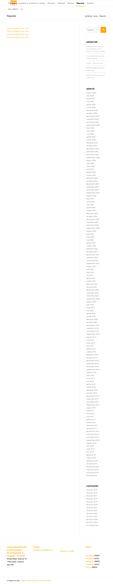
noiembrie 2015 (92, 469)
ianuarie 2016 (91, 463)
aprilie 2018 (90, 384)
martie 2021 (91, 281)
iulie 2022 (90, 234)
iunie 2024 (90, 166)
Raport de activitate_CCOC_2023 (18, 31)
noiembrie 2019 (92, 328)
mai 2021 (90, 275)
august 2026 (91, 92)
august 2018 (91, 372)
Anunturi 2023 (91, 513)
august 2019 (91, 337)
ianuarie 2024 (91, 181)
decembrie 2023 (92, 184)
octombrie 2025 (92, 122)
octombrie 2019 (92, 331)
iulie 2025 (90, 128)
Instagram (90, 561)
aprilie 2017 (90, 419)
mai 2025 (90, 133)
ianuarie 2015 (91, 475)
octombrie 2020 (92, 295)
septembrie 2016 (93, 440)
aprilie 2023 (90, 207)
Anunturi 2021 (91, 507)
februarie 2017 (92, 425)
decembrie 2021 (92, 254)
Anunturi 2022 (91, 510)
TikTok (88, 567)
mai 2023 (90, 204)
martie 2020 (91, 316)
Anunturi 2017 (91, 495)
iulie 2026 (90, 95)
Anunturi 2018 (91, 498)
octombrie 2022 (92, 225)
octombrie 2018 (92, 366)
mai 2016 (90, 451)
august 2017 (91, 407)
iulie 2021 (90, 269)
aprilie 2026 (90, 104)
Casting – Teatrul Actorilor (94, 63)
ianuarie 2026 (91, 113)
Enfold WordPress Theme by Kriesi (39, 580)
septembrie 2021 (93, 263)
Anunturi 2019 (91, 501)
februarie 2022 (92, 248)
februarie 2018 (92, 390)
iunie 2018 (90, 378)
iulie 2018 (90, 375)
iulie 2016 (90, 446)
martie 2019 (91, 351)
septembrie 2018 (93, 369)
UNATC (23, 580)
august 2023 (91, 195)
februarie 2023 (92, 213)
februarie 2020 (92, 319)
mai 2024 (90, 169)
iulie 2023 (90, 198)
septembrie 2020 (93, 298)
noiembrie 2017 (92, 398)
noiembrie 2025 (92, 119)
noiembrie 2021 (92, 257)
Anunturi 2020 (91, 504)
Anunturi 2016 (91, 492)
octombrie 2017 (92, 401)
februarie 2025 (92, 142)
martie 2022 (91, 245)
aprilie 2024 (90, 172)
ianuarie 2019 (91, 357)
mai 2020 (90, 310)
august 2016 (91, 443)
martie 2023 (91, 210)
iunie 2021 (90, 272)
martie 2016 (91, 457)
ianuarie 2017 (91, 428)
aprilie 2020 (90, 313)
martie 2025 (91, 139)
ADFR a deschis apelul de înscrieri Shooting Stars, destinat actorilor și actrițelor (95, 48)
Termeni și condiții (67, 551)
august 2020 (91, 301)
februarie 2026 (92, 110)
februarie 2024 (92, 178)
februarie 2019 (92, 354)
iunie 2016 (90, 449)
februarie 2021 (92, 284)
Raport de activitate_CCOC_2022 (18, 34)
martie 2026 (91, 107)
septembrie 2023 (93, 192)
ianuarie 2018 (91, 393)
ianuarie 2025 (91, 145)
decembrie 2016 (92, 431)
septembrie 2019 (93, 334)
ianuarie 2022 (91, 251)
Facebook (90, 555)
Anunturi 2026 (91, 522)
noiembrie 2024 (92, 151)
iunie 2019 (90, 343)
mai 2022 (90, 240)
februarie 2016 (92, 460)
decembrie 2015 (92, 466)
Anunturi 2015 (91, 489)
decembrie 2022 (92, 219)
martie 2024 (91, 175)
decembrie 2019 (92, 325)
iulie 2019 (90, 340)
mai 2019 (90, 345)
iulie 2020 (90, 304)
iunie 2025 (90, 131)
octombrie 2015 (92, 472)
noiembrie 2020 (92, 293)
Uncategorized (92, 525)
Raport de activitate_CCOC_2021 (18, 37)
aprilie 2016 (90, 454)
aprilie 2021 (90, 278)
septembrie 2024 (93, 157)
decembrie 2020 (92, 290)
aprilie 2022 (90, 242)
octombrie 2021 (92, 260)
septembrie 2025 (93, 125)
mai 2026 (90, 101)
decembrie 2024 (92, 148)
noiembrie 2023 (92, 187)
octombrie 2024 (92, 154)
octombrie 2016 (92, 437)
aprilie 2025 (90, 136)
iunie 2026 (90, 98)
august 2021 (91, 266)
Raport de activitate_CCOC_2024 (18, 28)
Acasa (95, 16)
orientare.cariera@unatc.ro (43, 550)
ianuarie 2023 (91, 216)
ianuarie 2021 (91, 287)
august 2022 (91, 231)
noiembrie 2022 (92, 222)
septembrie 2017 (93, 404)
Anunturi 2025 (91, 519)
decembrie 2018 (92, 360)
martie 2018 (91, 387)
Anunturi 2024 (91, 516)
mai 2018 (90, 381)
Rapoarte (11, 15)
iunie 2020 (90, 307)
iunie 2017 (90, 413)
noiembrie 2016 (92, 434)
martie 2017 (91, 422)
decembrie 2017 (92, 396)
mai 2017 (90, 416)
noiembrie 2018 (92, 363)
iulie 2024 (90, 163)
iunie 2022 (90, 237)
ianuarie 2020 (91, 322)
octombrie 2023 (92, 189)
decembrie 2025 (92, 116)
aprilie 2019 (90, 348)
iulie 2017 (90, 410)
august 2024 (91, 160)
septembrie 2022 (93, 228)
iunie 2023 (90, 201)
